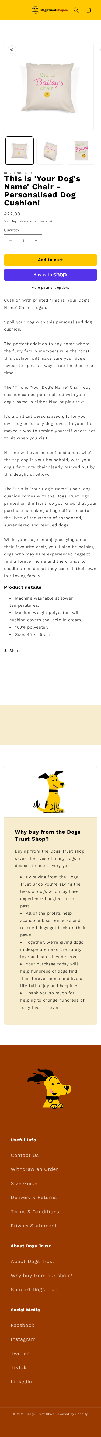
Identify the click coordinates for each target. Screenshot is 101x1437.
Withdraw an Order (34, 1169)
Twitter (20, 1353)
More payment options (50, 288)
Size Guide (24, 1183)
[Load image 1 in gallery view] (19, 151)
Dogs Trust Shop (40, 1414)
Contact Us (25, 1155)
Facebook (22, 1325)
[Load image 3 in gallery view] (81, 151)
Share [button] (15, 650)
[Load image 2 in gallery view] (50, 151)
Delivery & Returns (34, 1197)
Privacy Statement (34, 1225)
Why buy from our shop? (41, 1275)
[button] (11, 10)
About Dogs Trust (33, 1261)
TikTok (19, 1367)
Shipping (10, 221)
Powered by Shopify (71, 1414)
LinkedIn (21, 1381)
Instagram (23, 1339)
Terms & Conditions (35, 1211)
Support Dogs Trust (35, 1289)
